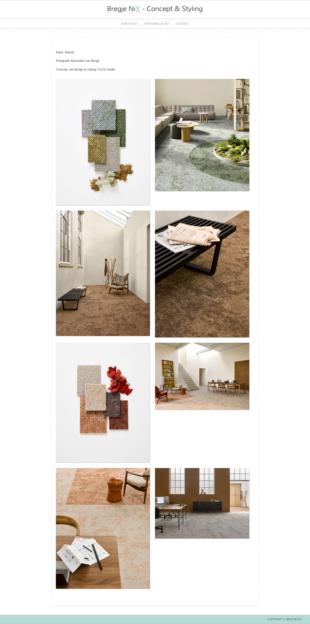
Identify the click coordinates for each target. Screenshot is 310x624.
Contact (182, 23)
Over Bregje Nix (156, 23)
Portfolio (129, 23)
